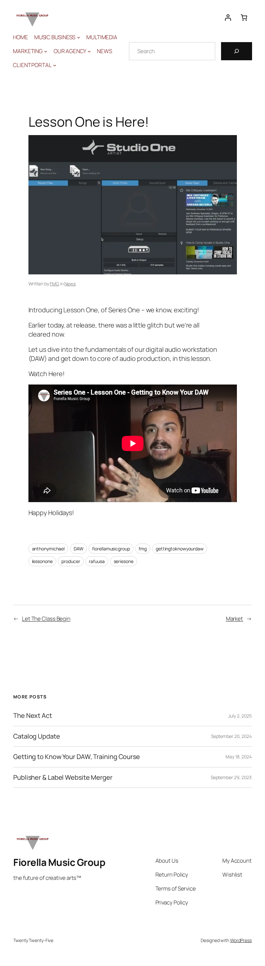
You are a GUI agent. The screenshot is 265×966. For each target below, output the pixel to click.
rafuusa (96, 561)
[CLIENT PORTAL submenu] (54, 65)
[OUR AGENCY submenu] (89, 51)
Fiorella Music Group (59, 862)
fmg (143, 549)
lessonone (42, 561)
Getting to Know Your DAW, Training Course (76, 756)
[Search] (236, 51)
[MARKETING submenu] (45, 51)
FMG (54, 284)
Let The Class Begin (46, 618)
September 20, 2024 (231, 736)
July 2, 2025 (240, 716)
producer (70, 561)
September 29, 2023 (231, 777)
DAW (78, 549)
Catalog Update (36, 736)
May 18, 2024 (239, 756)
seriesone (123, 561)
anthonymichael (48, 549)
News (70, 284)
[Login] (228, 17)
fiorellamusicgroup (111, 549)
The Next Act (32, 715)
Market (234, 618)
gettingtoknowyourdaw (180, 549)
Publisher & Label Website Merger (62, 777)
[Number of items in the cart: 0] (244, 17)
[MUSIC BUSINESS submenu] (78, 37)
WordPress (241, 940)
